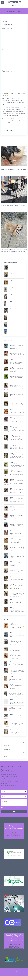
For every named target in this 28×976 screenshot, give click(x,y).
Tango (11, 661)
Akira (11, 266)
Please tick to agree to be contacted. (11, 807)
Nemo (11, 669)
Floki (11, 273)
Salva (11, 315)
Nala (11, 599)
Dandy (11, 699)
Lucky (11, 707)
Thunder (12, 584)
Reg (11, 640)
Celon (11, 523)
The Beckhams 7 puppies (16, 692)
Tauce (11, 308)
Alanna (11, 514)
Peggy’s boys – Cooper (15, 729)
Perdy (11, 546)
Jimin (11, 294)
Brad (11, 561)
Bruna (11, 409)
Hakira (11, 488)
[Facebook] (13, 5)
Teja (11, 344)
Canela (11, 538)
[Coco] (14, 189)
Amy (11, 654)
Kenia (11, 435)
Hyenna (12, 479)
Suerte (11, 417)
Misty (11, 393)
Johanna (12, 506)
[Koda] (14, 230)
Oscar (11, 453)
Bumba (11, 592)
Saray (11, 367)
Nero (11, 632)
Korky (11, 684)
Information (6, 742)
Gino (11, 607)
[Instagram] (16, 5)
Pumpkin (12, 330)
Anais (11, 497)
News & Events (7, 749)
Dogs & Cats (6, 745)
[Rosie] (14, 156)
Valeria (11, 287)
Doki (11, 301)
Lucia (11, 444)
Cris (11, 402)
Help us (5, 752)
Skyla (11, 569)
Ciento (11, 623)
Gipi (11, 374)
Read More (16, 206)
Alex (11, 647)
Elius (11, 351)
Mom (11, 280)
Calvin (11, 676)
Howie (11, 714)
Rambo (11, 530)
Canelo (11, 359)
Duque (11, 470)
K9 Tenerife (14, 2)
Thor (11, 576)
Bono (11, 426)
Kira (11, 384)
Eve (11, 323)
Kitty (11, 553)
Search (5, 756)
